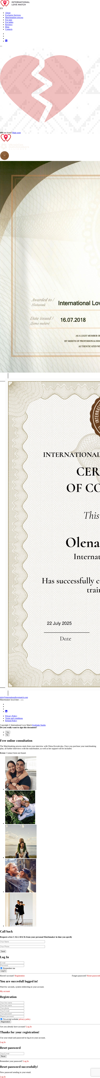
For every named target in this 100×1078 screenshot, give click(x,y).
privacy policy (24, 1019)
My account (5, 991)
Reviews (8, 24)
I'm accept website (16, 1019)
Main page (16, 133)
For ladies (9, 22)
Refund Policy (11, 721)
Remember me (9, 968)
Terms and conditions (14, 718)
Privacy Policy (11, 716)
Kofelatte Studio (39, 725)
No (7, 735)
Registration (20, 976)
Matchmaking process (14, 17)
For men (8, 20)
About (7, 13)
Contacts (8, 29)
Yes (7, 732)
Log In (29, 1027)
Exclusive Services (13, 15)
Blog (7, 27)
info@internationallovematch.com (14, 697)
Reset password (93, 976)
